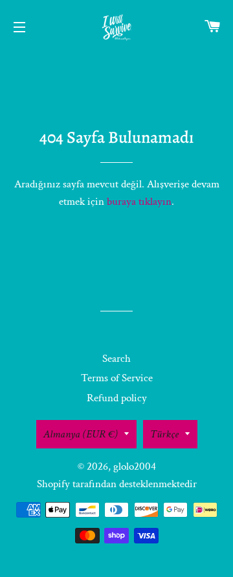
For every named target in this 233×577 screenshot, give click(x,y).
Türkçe (164, 434)
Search (116, 358)
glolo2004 (134, 466)
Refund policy (117, 398)
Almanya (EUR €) (80, 434)
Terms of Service (117, 378)
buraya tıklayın (139, 201)
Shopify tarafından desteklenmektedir (117, 484)
